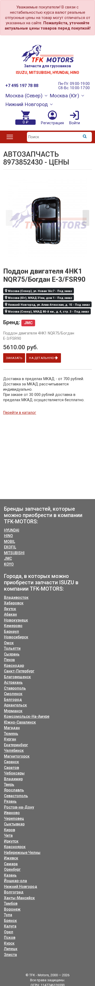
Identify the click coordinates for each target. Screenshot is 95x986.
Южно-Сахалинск (20, 722)
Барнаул (11, 631)
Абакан (10, 614)
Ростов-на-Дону (19, 807)
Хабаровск (13, 603)
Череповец (14, 818)
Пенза (9, 660)
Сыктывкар (14, 824)
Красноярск (15, 847)
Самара (11, 864)
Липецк (10, 949)
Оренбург (12, 869)
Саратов (11, 767)
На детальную (42, 358)
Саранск (11, 762)
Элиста (10, 955)
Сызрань (12, 654)
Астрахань (13, 682)
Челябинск (14, 750)
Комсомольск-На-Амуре (26, 716)
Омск (9, 643)
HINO (8, 536)
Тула (8, 915)
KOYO (9, 564)
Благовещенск (17, 677)
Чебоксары (14, 773)
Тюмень (11, 733)
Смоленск (13, 694)
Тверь (9, 784)
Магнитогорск (17, 756)
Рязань (10, 801)
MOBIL (9, 541)
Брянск (10, 920)
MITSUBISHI (14, 553)
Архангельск (15, 705)
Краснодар (14, 665)
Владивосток (16, 597)
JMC (8, 558)
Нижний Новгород (20, 886)
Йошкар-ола (15, 881)
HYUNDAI (11, 530)
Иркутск (11, 841)
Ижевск (11, 858)
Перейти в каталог (19, 412)
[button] (86, 218)
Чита (8, 835)
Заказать (14, 358)
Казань (10, 875)
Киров (9, 830)
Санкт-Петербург (19, 671)
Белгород (13, 699)
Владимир (13, 779)
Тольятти (12, 648)
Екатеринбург (16, 745)
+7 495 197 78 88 (21, 85)
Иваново (12, 813)
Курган (10, 739)
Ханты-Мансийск (19, 898)
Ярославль (14, 790)
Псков (9, 937)
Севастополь (16, 796)
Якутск (10, 609)
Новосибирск (16, 637)
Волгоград (13, 892)
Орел (8, 932)
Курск (9, 943)
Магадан (12, 728)
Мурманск (13, 711)
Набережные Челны (22, 852)
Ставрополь (15, 688)
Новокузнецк (16, 620)
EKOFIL (10, 547)
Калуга (10, 926)
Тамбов (10, 903)
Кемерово (13, 626)
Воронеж (12, 909)
